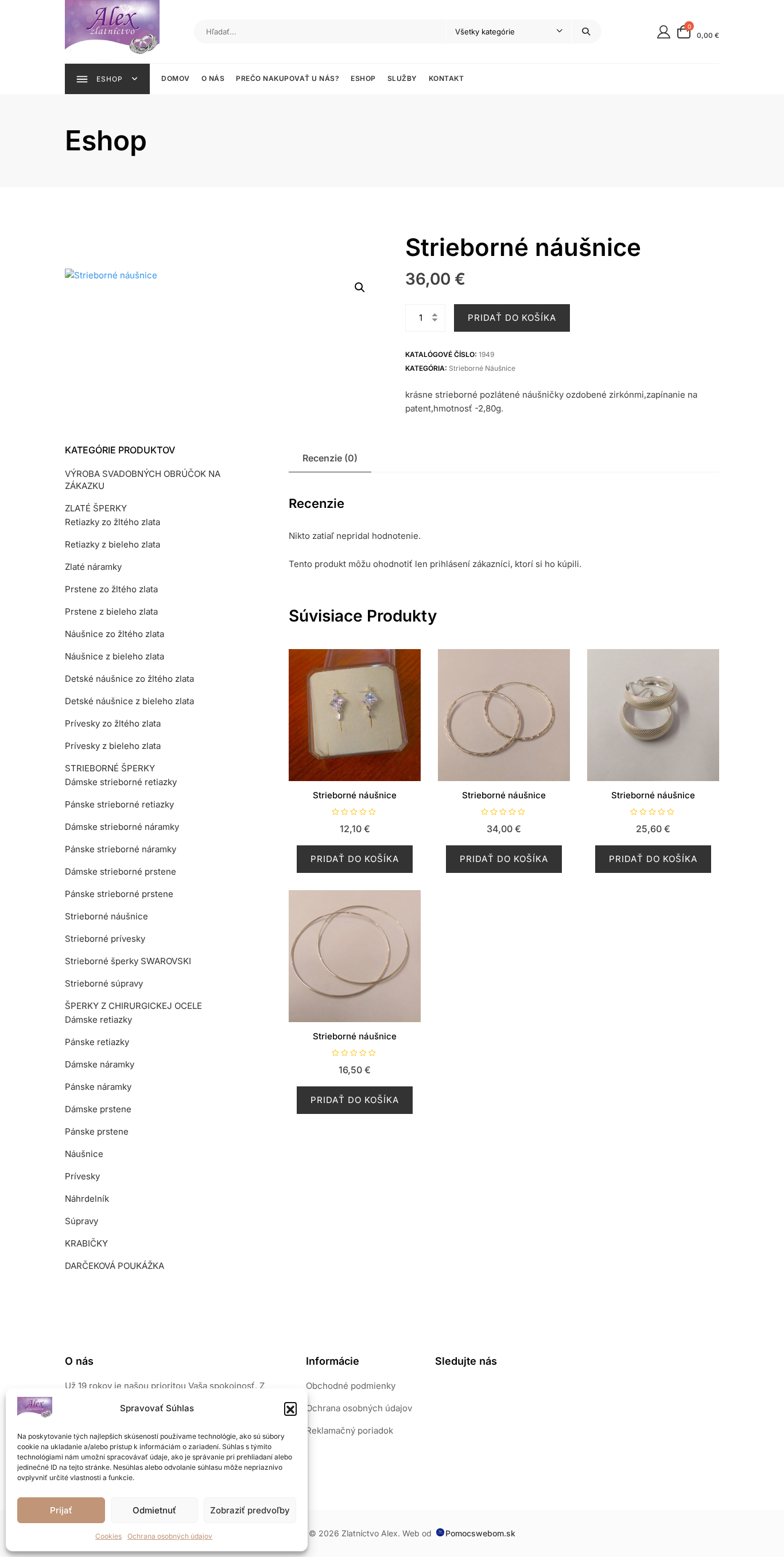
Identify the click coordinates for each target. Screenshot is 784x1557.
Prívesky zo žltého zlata (113, 723)
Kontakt (446, 78)
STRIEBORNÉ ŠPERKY (110, 768)
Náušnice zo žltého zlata (114, 633)
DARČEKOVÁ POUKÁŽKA (114, 1265)
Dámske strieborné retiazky (121, 781)
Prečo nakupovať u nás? (287, 78)
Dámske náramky (99, 1064)
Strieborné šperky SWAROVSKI (128, 961)
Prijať (61, 1510)
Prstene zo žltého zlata (111, 589)
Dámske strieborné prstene (120, 871)
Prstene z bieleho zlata (111, 611)
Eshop (363, 78)
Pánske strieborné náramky (120, 849)
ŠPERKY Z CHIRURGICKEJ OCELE (133, 1005)
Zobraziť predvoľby (250, 1510)
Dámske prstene (98, 1109)
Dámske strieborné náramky (122, 826)
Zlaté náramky (93, 566)
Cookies (108, 1536)
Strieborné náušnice (482, 368)
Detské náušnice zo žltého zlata (129, 678)
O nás (213, 78)
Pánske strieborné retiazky (119, 804)
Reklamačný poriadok (349, 1430)
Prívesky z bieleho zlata (113, 745)
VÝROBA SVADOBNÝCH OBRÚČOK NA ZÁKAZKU (142, 479)
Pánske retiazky (97, 1041)
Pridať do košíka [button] (355, 858)
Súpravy (81, 1221)
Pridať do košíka (512, 317)
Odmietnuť (154, 1510)
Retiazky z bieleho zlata (112, 544)
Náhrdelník (87, 1198)
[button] (290, 1408)
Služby (402, 78)
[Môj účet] (664, 31)
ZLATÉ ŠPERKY (96, 508)
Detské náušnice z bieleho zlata (129, 701)
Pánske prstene (97, 1131)
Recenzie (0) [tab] (330, 458)
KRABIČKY (86, 1243)
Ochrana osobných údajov (169, 1536)
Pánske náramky (98, 1086)
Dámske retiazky (98, 1019)
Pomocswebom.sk (480, 1533)
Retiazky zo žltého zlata (112, 522)
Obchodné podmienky (350, 1385)
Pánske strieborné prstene (119, 893)
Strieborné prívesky (105, 938)
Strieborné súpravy (104, 983)
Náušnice (84, 1153)
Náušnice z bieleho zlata (114, 656)
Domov (175, 78)
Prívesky (82, 1176)
